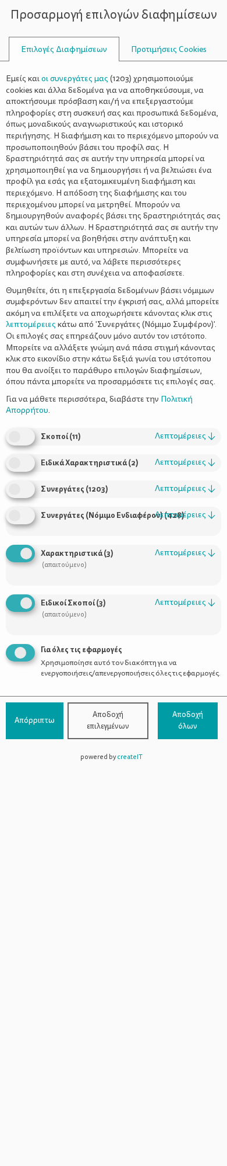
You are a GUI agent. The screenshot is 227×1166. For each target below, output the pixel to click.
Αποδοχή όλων (187, 720)
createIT (130, 757)
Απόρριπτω (35, 720)
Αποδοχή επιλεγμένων (108, 720)
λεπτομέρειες (185, 435)
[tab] (64, 49)
